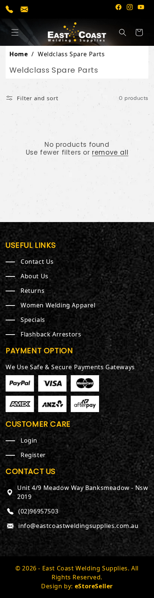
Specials (33, 320)
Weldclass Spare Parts (71, 54)
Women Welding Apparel (58, 305)
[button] (15, 32)
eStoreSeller (94, 586)
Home (18, 54)
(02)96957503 (38, 511)
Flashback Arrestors (51, 334)
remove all (110, 152)
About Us (35, 276)
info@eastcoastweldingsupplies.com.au (78, 526)
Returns (32, 291)
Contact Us (37, 261)
